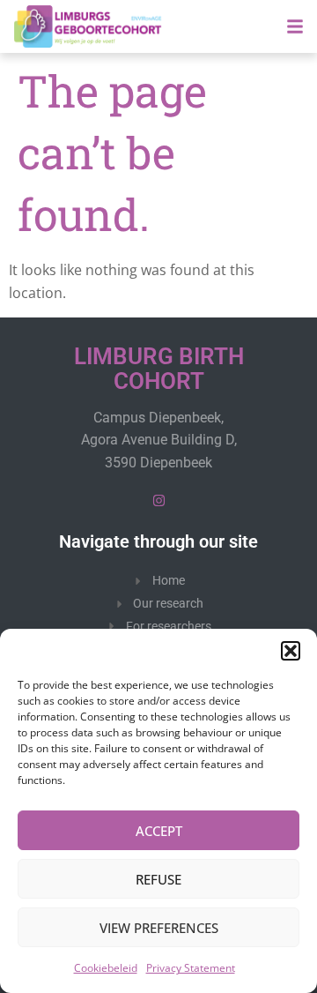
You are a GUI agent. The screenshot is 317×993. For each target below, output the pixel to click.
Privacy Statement (190, 967)
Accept (159, 831)
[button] (290, 651)
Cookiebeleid (105, 967)
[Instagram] (158, 500)
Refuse (158, 879)
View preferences (159, 928)
